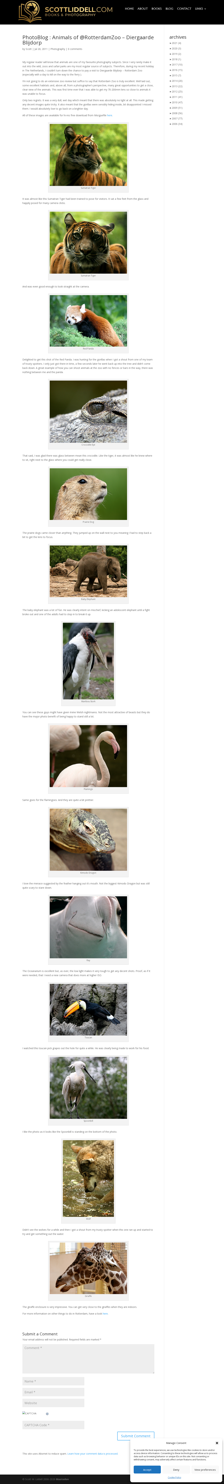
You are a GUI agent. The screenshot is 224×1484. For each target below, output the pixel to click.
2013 (177, 86)
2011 (177, 97)
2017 (177, 64)
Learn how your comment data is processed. (92, 1453)
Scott (29, 49)
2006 (177, 124)
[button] (217, 1443)
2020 (176, 48)
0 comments (75, 49)
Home (129, 9)
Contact (184, 9)
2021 (176, 43)
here (109, 115)
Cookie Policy (174, 1477)
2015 (176, 75)
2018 (176, 59)
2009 (177, 107)
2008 (177, 113)
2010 (177, 102)
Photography (57, 49)
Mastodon (62, 1479)
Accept (147, 1469)
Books (157, 9)
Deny (176, 1469)
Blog (169, 9)
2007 (177, 118)
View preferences (205, 1469)
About (143, 9)
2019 (176, 53)
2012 (177, 91)
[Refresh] (47, 1413)
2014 (177, 80)
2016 (177, 70)
